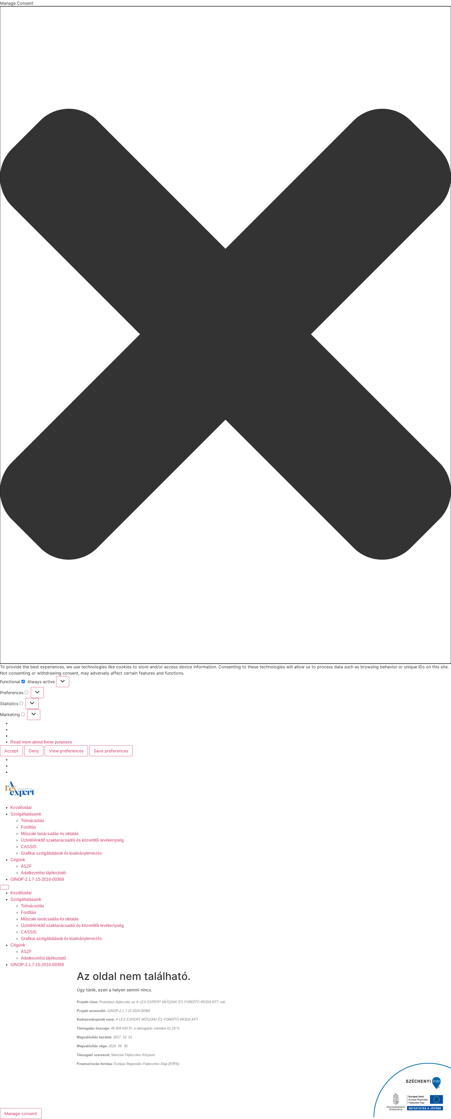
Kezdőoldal (21, 807)
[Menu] (4, 887)
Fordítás (28, 827)
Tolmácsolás (32, 820)
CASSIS (29, 846)
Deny (34, 750)
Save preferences (111, 750)
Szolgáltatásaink (25, 814)
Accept (11, 750)
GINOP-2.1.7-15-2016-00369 (37, 879)
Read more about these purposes (41, 742)
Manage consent (20, 1113)
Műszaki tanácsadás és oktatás (50, 833)
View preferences (66, 750)
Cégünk (17, 860)
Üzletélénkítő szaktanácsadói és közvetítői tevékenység (72, 840)
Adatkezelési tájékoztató (43, 873)
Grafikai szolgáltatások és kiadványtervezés (61, 853)
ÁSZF (26, 866)
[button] (225, 335)
